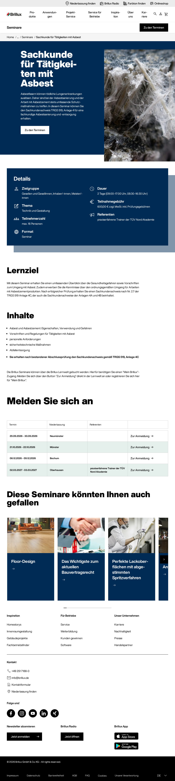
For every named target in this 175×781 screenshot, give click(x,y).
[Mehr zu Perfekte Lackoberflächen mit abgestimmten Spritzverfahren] (114, 585)
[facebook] (11, 713)
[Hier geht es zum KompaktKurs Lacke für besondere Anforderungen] (165, 574)
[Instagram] (22, 713)
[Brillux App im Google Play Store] (126, 746)
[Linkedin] (44, 713)
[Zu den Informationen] (13, 569)
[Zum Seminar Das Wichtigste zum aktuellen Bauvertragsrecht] (64, 580)
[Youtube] (33, 713)
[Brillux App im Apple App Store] (126, 736)
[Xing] (55, 713)
